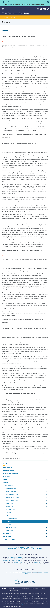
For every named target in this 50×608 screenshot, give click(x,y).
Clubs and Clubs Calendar (9, 539)
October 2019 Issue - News (12, 500)
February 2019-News (9, 17)
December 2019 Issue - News (12, 497)
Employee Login (12, 548)
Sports (8, 515)
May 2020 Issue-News (11, 488)
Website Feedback (14, 590)
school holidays (37, 562)
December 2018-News (11, 527)
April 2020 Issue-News (11, 491)
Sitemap (43, 588)
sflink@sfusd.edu (6, 560)
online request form (17, 562)
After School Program (8, 467)
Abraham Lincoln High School (25, 547)
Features (9, 512)
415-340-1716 (16, 560)
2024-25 (24, 572)
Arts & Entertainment (12, 518)
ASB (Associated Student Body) (10, 473)
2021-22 (40, 572)
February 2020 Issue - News (12, 494)
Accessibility (11, 588)
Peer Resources (7, 533)
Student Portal (37, 548)
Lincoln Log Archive (8, 485)
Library (5, 479)
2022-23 (35, 572)
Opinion (9, 521)
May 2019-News (9, 503)
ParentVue (9, 4)
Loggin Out (9, 524)
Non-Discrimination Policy (23, 588)
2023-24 (29, 572)
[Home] (43, 9)
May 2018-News (9, 530)
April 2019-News (9, 506)
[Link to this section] (9, 30)
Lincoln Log (5, 482)
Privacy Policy (35, 588)
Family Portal (25, 548)
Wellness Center (7, 536)
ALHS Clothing (6, 476)
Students (5, 463)
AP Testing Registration (8, 470)
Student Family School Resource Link (15, 557)
